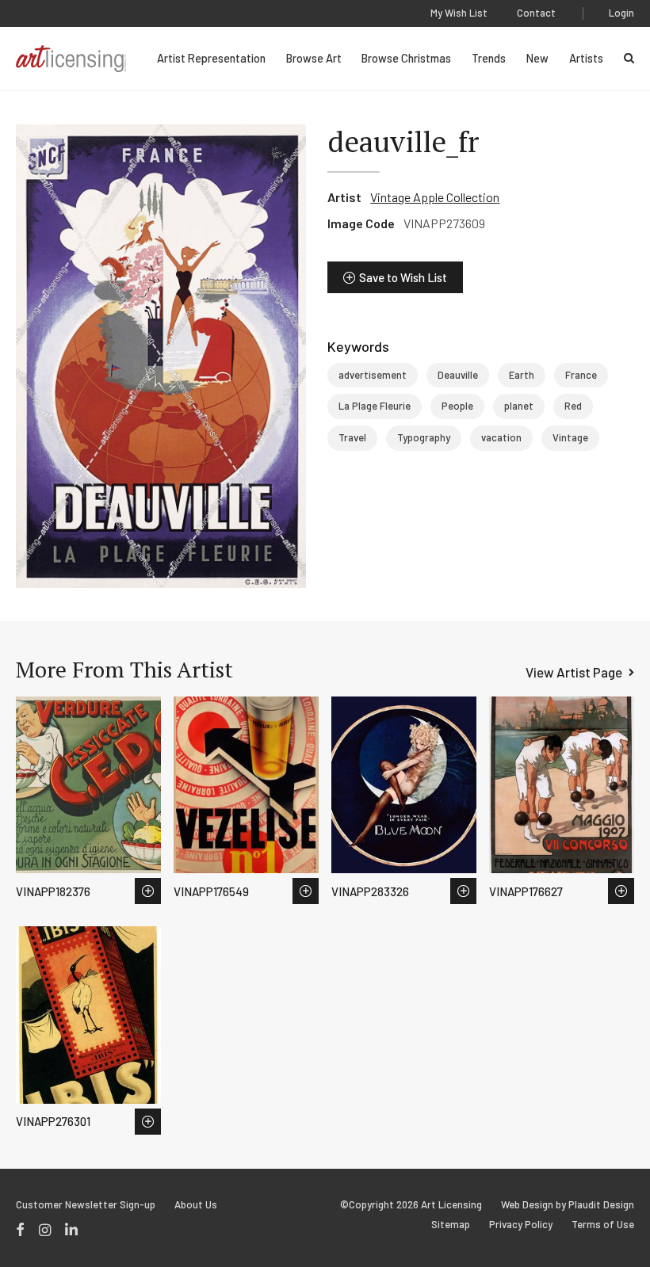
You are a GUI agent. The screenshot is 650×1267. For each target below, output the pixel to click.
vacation (501, 437)
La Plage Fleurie (374, 405)
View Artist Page (574, 672)
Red (573, 405)
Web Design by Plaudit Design (567, 1205)
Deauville (458, 374)
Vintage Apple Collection (434, 196)
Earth (521, 374)
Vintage (570, 437)
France (581, 374)
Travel (352, 437)
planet (518, 405)
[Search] (629, 58)
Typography (423, 437)
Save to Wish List (403, 277)
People (457, 405)
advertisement (372, 374)
